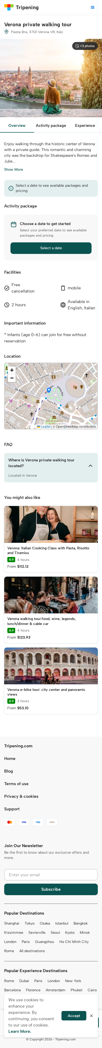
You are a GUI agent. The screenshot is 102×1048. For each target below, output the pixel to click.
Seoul (55, 932)
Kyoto (70, 932)
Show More (13, 169)
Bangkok (80, 923)
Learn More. (19, 1031)
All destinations (32, 951)
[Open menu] (92, 7)
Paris (26, 942)
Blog (8, 771)
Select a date (51, 248)
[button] (49, 391)
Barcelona (12, 990)
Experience (85, 125)
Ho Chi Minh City (74, 942)
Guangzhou (44, 942)
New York (73, 981)
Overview (16, 125)
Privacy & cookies (21, 796)
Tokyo (30, 923)
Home (9, 758)
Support (12, 808)
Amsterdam (55, 990)
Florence (33, 990)
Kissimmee (13, 932)
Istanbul (61, 923)
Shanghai (11, 923)
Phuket (76, 990)
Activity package (51, 125)
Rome (9, 951)
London (10, 942)
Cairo (92, 990)
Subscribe (51, 889)
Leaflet (45, 426)
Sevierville (37, 932)
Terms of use (16, 783)
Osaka (45, 923)
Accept (74, 1016)
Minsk (85, 932)
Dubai (24, 981)
